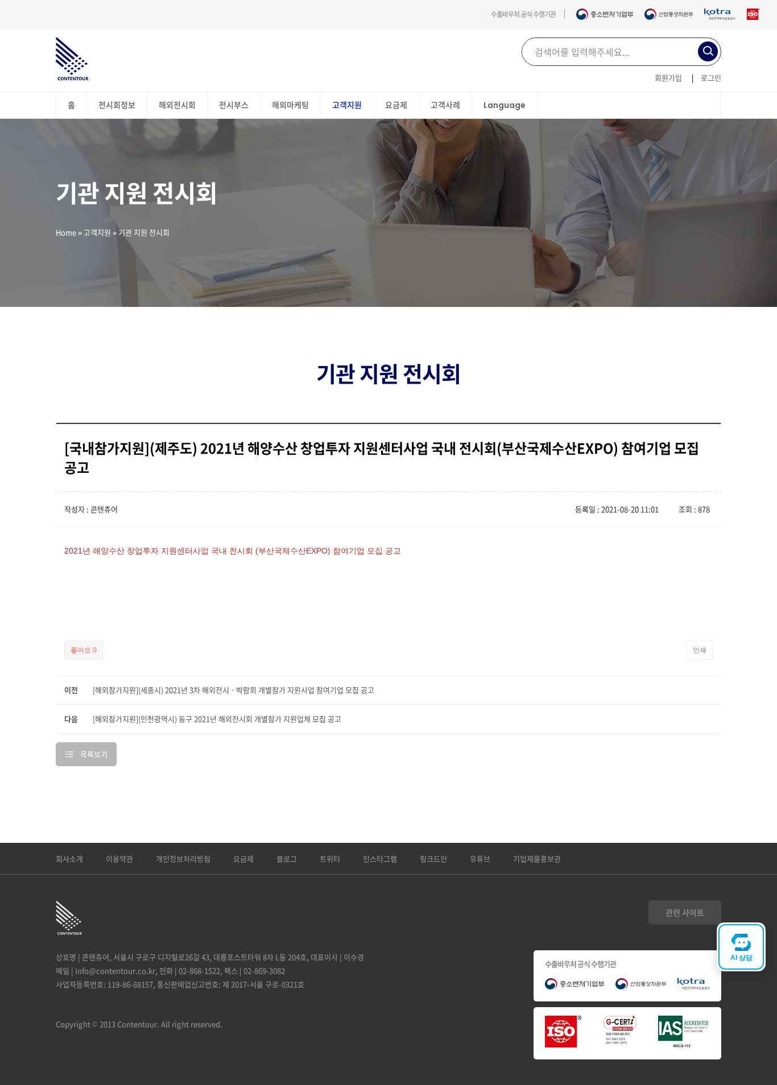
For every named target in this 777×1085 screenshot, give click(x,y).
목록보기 (94, 754)
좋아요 (84, 650)
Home (66, 232)
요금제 (243, 858)
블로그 (286, 858)
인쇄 (699, 650)
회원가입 (668, 77)
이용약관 (119, 858)
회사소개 (69, 858)
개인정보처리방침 (183, 858)
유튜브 (480, 858)
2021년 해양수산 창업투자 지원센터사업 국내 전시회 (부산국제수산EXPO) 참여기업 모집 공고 (232, 550)
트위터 (330, 858)
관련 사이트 (685, 912)
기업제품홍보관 (537, 858)
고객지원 (97, 232)
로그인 (711, 77)
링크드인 (433, 858)
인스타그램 (380, 858)
